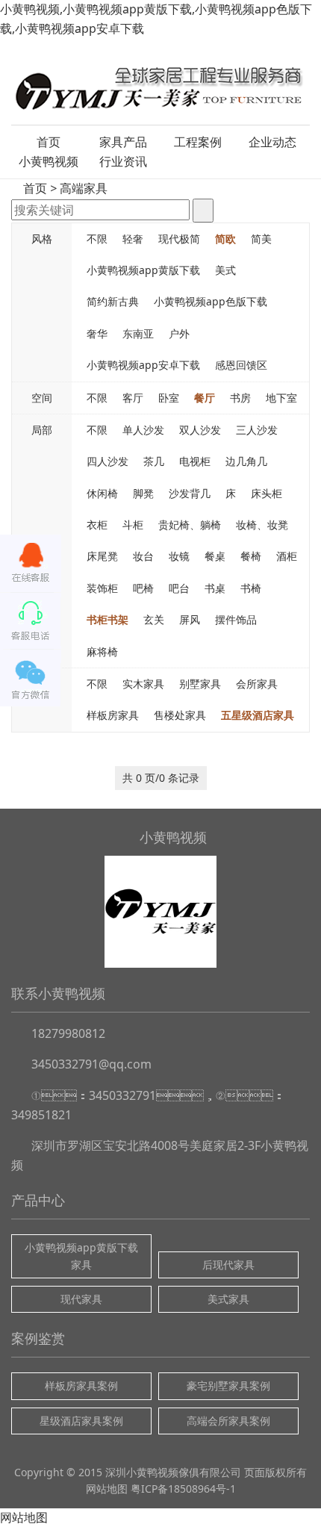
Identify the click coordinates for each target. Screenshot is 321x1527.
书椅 (250, 588)
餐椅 (250, 556)
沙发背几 (190, 493)
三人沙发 (257, 430)
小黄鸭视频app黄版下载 (143, 270)
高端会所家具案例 (228, 1421)
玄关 (153, 619)
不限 (97, 238)
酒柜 (286, 556)
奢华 (97, 333)
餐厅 (204, 398)
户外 (179, 333)
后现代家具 (228, 1264)
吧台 (179, 588)
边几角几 (246, 461)
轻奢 (132, 238)
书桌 (215, 588)
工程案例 (198, 142)
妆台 (143, 556)
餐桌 (215, 556)
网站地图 (107, 1488)
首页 (48, 142)
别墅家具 (200, 684)
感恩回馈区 (241, 365)
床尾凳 (102, 556)
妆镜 (179, 556)
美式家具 (228, 1299)
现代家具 (81, 1299)
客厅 (132, 398)
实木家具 (143, 684)
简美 (261, 238)
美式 (225, 270)
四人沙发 (107, 461)
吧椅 (143, 588)
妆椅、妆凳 (262, 524)
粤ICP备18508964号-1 (183, 1488)
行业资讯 (123, 161)
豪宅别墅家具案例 (228, 1385)
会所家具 (257, 684)
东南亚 (138, 333)
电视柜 (195, 461)
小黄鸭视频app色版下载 (210, 301)
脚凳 (143, 493)
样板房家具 (113, 715)
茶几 (153, 461)
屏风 (189, 619)
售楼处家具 (180, 715)
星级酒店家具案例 (81, 1421)
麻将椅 (102, 651)
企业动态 (272, 142)
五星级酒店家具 (257, 715)
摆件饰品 (236, 619)
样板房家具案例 (81, 1385)
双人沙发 (200, 430)
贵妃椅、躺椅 (189, 524)
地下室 (281, 398)
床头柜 (266, 493)
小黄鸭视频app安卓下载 (143, 365)
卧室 (168, 398)
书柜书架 (107, 619)
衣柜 (97, 524)
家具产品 (123, 142)
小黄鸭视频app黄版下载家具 (81, 1255)
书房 (240, 398)
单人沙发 (143, 430)
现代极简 (179, 238)
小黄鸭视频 (48, 161)
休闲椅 (102, 493)
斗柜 (132, 524)
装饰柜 (102, 588)
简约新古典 (113, 301)
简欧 (225, 238)
